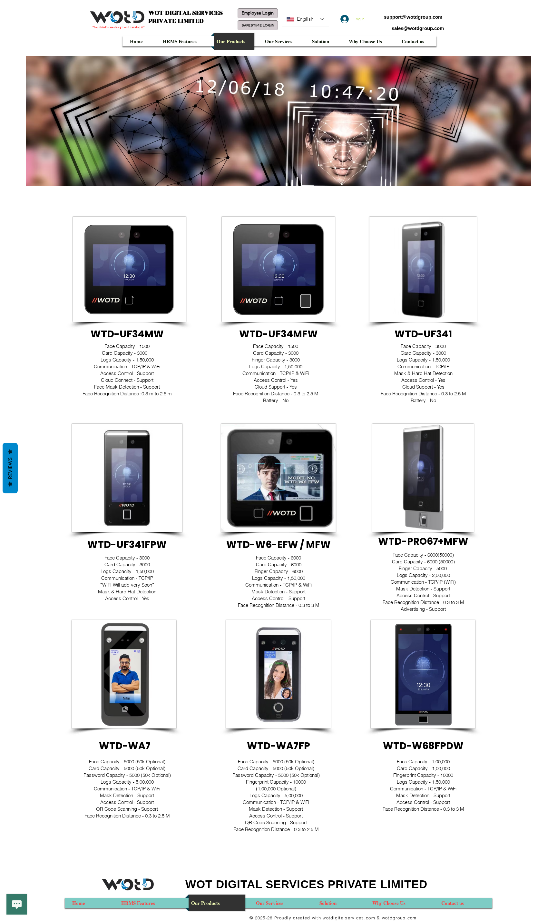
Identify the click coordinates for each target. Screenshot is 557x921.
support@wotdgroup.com (413, 17)
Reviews (10, 468)
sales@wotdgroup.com (418, 28)
